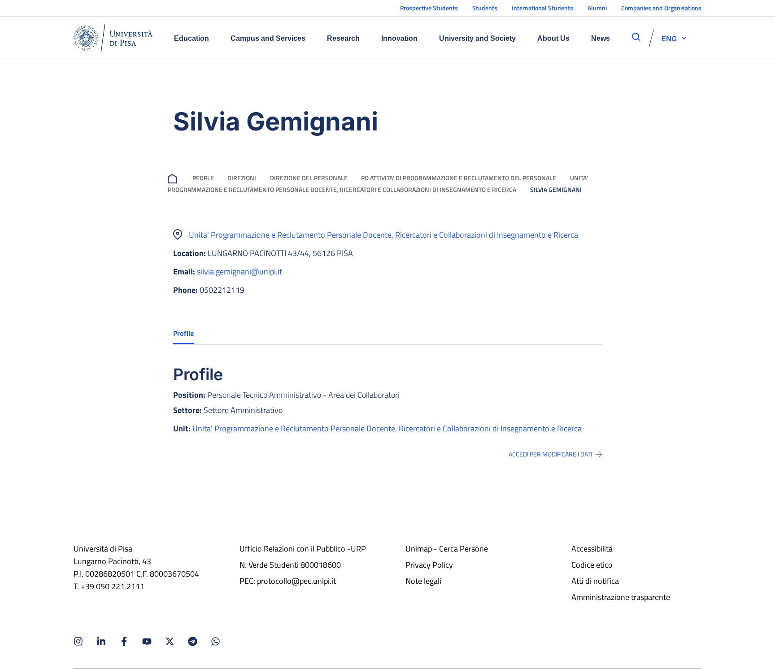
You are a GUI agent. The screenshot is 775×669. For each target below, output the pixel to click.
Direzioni (241, 177)
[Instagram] (78, 641)
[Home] (113, 38)
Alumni (597, 8)
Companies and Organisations (661, 8)
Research (343, 38)
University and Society (477, 38)
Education (191, 38)
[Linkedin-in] (101, 641)
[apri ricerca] (636, 37)
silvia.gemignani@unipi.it (239, 271)
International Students (542, 8)
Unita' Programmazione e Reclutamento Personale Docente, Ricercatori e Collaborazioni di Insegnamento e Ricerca (383, 234)
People (203, 177)
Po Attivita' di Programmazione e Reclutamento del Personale (458, 177)
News (600, 38)
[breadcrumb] (174, 177)
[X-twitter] (169, 641)
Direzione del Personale (309, 177)
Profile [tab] (183, 333)
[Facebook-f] (124, 641)
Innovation (399, 38)
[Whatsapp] (215, 641)
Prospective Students (429, 8)
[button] (669, 38)
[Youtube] (147, 641)
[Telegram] (192, 641)
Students (484, 8)
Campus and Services (268, 38)
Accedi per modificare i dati (550, 454)
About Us (553, 38)
